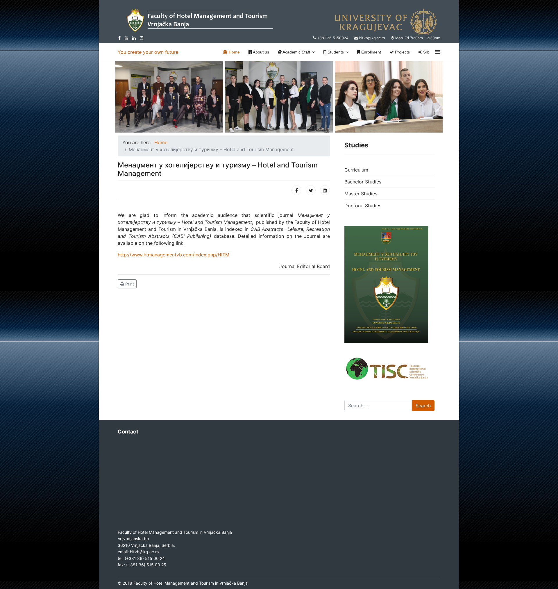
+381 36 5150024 (332, 38)
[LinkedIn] (134, 37)
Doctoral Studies (362, 205)
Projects (402, 52)
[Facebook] (296, 190)
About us (260, 52)
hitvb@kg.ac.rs (372, 38)
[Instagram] (141, 37)
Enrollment (370, 52)
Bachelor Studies (362, 182)
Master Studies (360, 194)
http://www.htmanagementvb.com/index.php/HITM (173, 255)
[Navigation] (437, 52)
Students (335, 52)
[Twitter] (311, 190)
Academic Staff (296, 52)
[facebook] (119, 37)
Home (234, 52)
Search (423, 405)
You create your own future (148, 52)
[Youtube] (126, 37)
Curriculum (356, 170)
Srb (426, 52)
